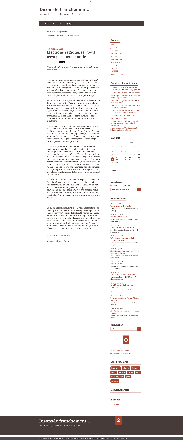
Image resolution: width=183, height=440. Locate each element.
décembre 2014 (116, 59)
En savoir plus (123, 438)
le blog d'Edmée (125, 130)
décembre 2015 (116, 54)
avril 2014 (114, 71)
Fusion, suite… (51, 32)
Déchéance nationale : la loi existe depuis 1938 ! (64, 35)
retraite (122, 372)
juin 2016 (113, 48)
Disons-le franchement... (65, 9)
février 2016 (114, 51)
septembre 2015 (116, 56)
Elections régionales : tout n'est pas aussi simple (71, 54)
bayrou (130, 372)
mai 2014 (113, 68)
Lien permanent (53, 235)
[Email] (126, 340)
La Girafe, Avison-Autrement (125, 106)
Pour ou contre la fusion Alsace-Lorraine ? (125, 299)
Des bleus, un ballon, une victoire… (121, 286)
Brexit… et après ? (118, 217)
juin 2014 (113, 65)
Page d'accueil (63, 32)
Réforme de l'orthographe (122, 227)
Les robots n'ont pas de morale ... (122, 101)
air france (115, 381)
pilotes (113, 372)
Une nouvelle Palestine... (119, 93)
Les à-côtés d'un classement (123, 274)
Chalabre (125, 118)
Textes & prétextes (127, 115)
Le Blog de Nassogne (120, 98)
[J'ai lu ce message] (181, 438)
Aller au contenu (7, 4)
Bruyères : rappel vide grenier (121, 105)
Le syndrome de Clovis (120, 206)
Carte (113, 170)
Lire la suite (114, 404)
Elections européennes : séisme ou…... (124, 312)
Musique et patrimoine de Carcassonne (123, 124)
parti (138, 372)
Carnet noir (114, 118)
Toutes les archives (117, 75)
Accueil (44, 23)
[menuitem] (44, 23)
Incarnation (135, 93)
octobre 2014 (115, 62)
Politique (135, 368)
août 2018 (114, 45)
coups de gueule (117, 377)
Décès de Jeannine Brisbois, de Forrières (125, 96)
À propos (69, 23)
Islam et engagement (132, 90)
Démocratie (115, 368)
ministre (126, 368)
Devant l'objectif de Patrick (126, 112)
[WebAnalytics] (91, 1)
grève (128, 377)
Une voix (113, 115)
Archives (57, 23)
